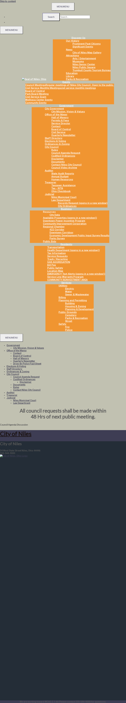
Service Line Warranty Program (65, 276)
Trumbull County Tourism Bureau (92, 70)
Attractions (72, 55)
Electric (69, 288)
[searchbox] (75, 17)
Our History (72, 40)
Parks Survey (57, 238)
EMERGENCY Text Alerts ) (76, 273)
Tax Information (56, 253)
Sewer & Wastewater (77, 294)
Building (70, 303)
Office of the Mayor (56, 114)
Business (66, 209)
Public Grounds (68, 312)
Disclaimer (57, 158)
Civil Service (58, 132)
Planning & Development (79, 309)
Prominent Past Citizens (87, 43)
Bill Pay (51, 265)
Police (69, 329)
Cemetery (70, 315)
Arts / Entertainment (84, 58)
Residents (66, 244)
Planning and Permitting (73, 300)
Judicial (49, 194)
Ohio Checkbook (61, 191)
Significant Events (83, 46)
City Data (55, 214)
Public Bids (49, 241)
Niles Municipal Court (63, 197)
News (69, 49)
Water (68, 291)
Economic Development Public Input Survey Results (79, 235)
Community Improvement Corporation (64, 223)
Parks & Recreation (77, 79)
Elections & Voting (55, 141)
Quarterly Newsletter (63, 135)
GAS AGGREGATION (58, 262)
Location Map (55, 270)
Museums (78, 61)
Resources (49, 211)
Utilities (63, 285)
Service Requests (57, 256)
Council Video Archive (64, 167)
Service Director (60, 123)
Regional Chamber (54, 226)
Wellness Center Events (38, 99)
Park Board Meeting (37, 93)
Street (68, 321)
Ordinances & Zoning (57, 144)
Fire (67, 327)
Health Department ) (73, 250)
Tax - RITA (57, 188)
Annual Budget (60, 176)
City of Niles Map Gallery (87, 52)
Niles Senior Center (84, 64)
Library (70, 76)
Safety (62, 324)
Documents (58, 161)
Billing (62, 297)
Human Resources (62, 179)
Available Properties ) (70, 217)
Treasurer (50, 182)
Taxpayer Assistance (63, 185)
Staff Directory (53, 138)
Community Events (35, 102)
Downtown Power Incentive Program (64, 220)
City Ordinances (67, 206)
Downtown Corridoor (61, 232)
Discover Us (78, 37)
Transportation (55, 247)
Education (72, 73)
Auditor (49, 170)
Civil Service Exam (35, 96)
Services (66, 282)
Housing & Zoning (75, 306)
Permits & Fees (60, 120)
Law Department (60, 200)
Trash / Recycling (57, 259)
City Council (52, 147)
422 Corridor (57, 229)
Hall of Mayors (59, 117)
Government (66, 105)
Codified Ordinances (63, 155)
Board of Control (35, 90)
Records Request (82, 203)
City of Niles (16, 433)
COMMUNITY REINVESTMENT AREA (67, 279)
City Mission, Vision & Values (68, 111)
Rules (54, 150)
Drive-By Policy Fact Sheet (27, 363)
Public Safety (55, 268)
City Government (54, 108)
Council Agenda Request (65, 152)
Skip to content (8, 1)
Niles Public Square (84, 67)
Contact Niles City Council (66, 164)
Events (66, 82)
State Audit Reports (62, 173)
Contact (56, 126)
